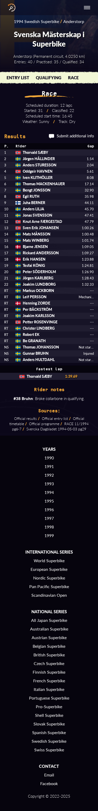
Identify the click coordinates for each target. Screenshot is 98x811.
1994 (49, 492)
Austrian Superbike (49, 637)
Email (49, 775)
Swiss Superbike (49, 750)
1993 (49, 484)
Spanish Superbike (49, 732)
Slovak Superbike (49, 724)
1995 (49, 501)
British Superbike (49, 655)
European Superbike (49, 569)
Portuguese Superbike (49, 698)
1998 (49, 527)
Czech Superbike (49, 663)
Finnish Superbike (49, 672)
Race (73, 78)
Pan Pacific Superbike (49, 586)
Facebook (49, 783)
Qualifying (48, 78)
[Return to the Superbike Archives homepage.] (10, 7)
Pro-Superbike (49, 706)
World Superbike (49, 560)
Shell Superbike (49, 715)
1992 (49, 475)
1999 (49, 535)
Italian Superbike (49, 689)
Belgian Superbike (49, 646)
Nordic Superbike (49, 578)
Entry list (18, 78)
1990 (49, 458)
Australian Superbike (49, 629)
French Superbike (49, 681)
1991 (49, 466)
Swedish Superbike (49, 741)
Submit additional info (75, 136)
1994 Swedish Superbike (36, 21)
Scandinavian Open (49, 595)
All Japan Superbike (49, 620)
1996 (49, 509)
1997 (49, 518)
